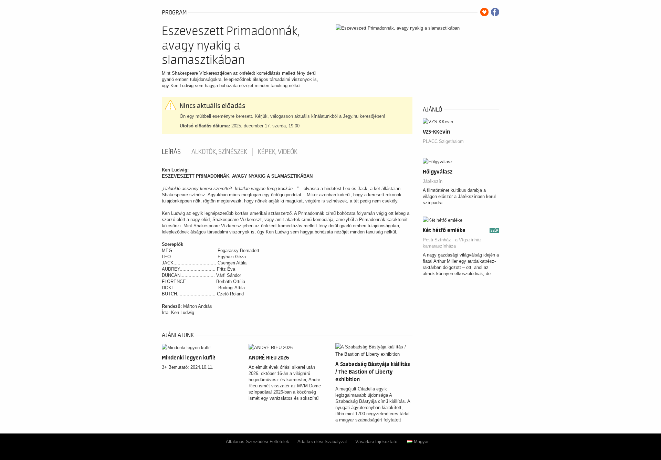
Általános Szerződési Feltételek (257, 441)
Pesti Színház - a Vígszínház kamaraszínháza (452, 243)
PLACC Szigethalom (443, 141)
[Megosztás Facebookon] (495, 12)
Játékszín (432, 181)
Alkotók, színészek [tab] (219, 152)
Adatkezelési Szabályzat (322, 441)
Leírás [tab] (171, 152)
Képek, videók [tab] (277, 152)
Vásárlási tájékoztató (376, 441)
